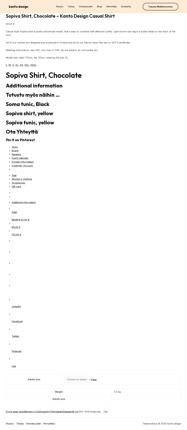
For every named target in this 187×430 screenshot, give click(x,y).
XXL (26, 65)
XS (21, 65)
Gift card (16, 186)
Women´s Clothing (22, 179)
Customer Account (22, 165)
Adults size (34, 379)
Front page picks (15, 411)
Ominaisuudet (85, 6)
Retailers (16, 154)
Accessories (18, 182)
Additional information (24, 202)
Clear (94, 379)
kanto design (18, 7)
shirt (47, 411)
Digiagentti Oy (70, 411)
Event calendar (20, 158)
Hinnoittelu (111, 6)
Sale (14, 175)
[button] (160, 6)
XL (16, 65)
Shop (15, 147)
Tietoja (71, 6)
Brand (15, 150)
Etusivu (59, 6)
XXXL (33, 65)
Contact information (23, 161)
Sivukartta (126, 6)
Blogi (99, 6)
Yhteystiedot (56, 411)
